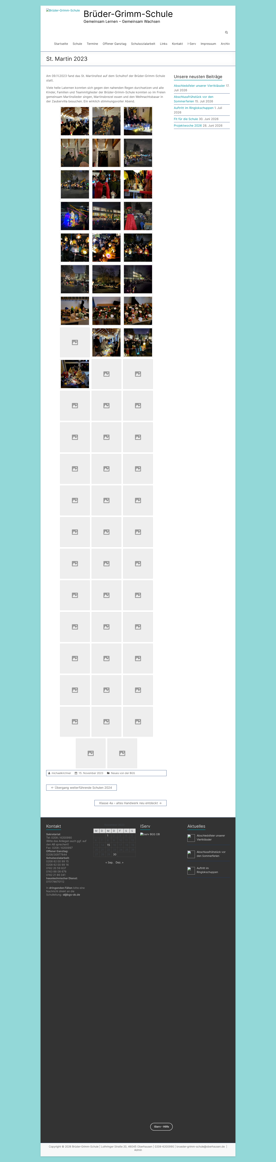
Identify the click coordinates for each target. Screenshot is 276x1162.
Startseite (61, 44)
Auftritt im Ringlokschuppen (193, 108)
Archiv (225, 44)
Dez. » (120, 862)
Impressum (208, 44)
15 (108, 844)
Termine (92, 44)
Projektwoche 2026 (188, 125)
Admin (138, 1149)
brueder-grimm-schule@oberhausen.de (200, 1146)
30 (114, 854)
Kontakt (177, 44)
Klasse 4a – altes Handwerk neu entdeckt (130, 803)
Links (163, 44)
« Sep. (109, 862)
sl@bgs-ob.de (71, 894)
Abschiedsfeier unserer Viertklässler (199, 85)
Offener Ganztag (114, 44)
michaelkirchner (61, 773)
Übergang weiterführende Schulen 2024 (81, 787)
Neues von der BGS (123, 773)
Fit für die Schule (186, 119)
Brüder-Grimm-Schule (128, 13)
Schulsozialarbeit (143, 44)
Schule (77, 44)
